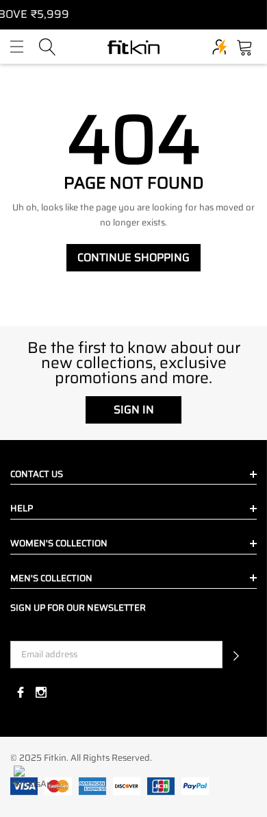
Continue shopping (133, 257)
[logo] (133, 46)
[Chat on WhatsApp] (32, 784)
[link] (20, 692)
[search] (47, 45)
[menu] (16, 46)
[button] (236, 654)
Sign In (134, 409)
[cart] (244, 45)
